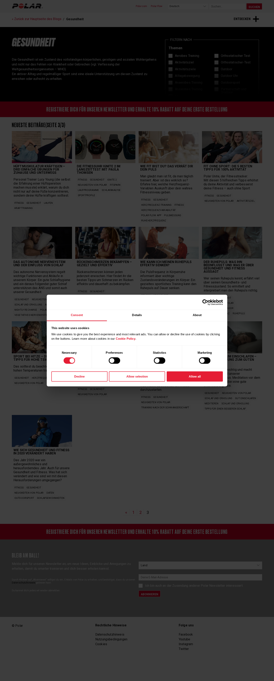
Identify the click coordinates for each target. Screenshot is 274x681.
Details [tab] (137, 315)
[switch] (114, 360)
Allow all (195, 376)
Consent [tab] (77, 315)
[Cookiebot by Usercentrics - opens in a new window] (205, 302)
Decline (79, 376)
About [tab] (197, 315)
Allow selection (137, 376)
